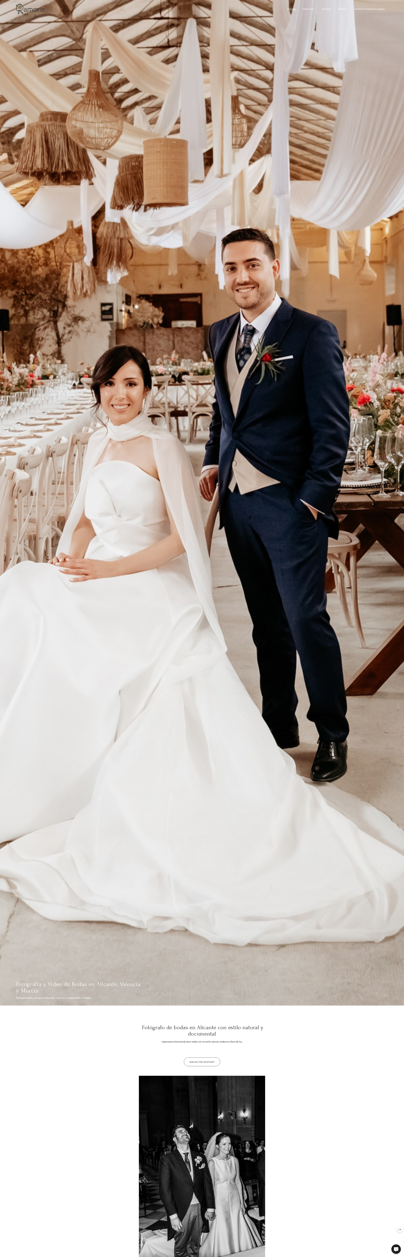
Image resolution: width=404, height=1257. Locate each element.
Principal (291, 9)
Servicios (326, 9)
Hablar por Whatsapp (202, 1062)
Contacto (342, 9)
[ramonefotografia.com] (30, 9)
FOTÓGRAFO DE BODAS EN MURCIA (369, 9)
